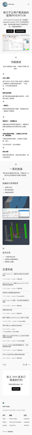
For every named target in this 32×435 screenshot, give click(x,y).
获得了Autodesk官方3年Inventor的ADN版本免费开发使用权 (16, 336)
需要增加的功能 (7, 310)
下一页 (26, 364)
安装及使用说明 (20, 31)
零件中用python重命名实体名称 (12, 325)
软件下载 (10, 31)
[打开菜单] (28, 4)
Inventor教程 (21, 321)
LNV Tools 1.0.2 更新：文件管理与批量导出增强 (16, 301)
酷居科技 (10, 431)
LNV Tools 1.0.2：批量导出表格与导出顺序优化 (16, 274)
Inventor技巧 (20, 296)
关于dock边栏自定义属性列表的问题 (14, 354)
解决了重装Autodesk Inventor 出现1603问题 (16, 318)
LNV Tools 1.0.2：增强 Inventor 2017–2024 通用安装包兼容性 (15, 284)
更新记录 (19, 279)
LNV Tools (11, 4)
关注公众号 (16, 389)
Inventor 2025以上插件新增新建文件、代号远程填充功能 (15, 345)
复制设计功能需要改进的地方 (11, 293)
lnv (14, 279)
